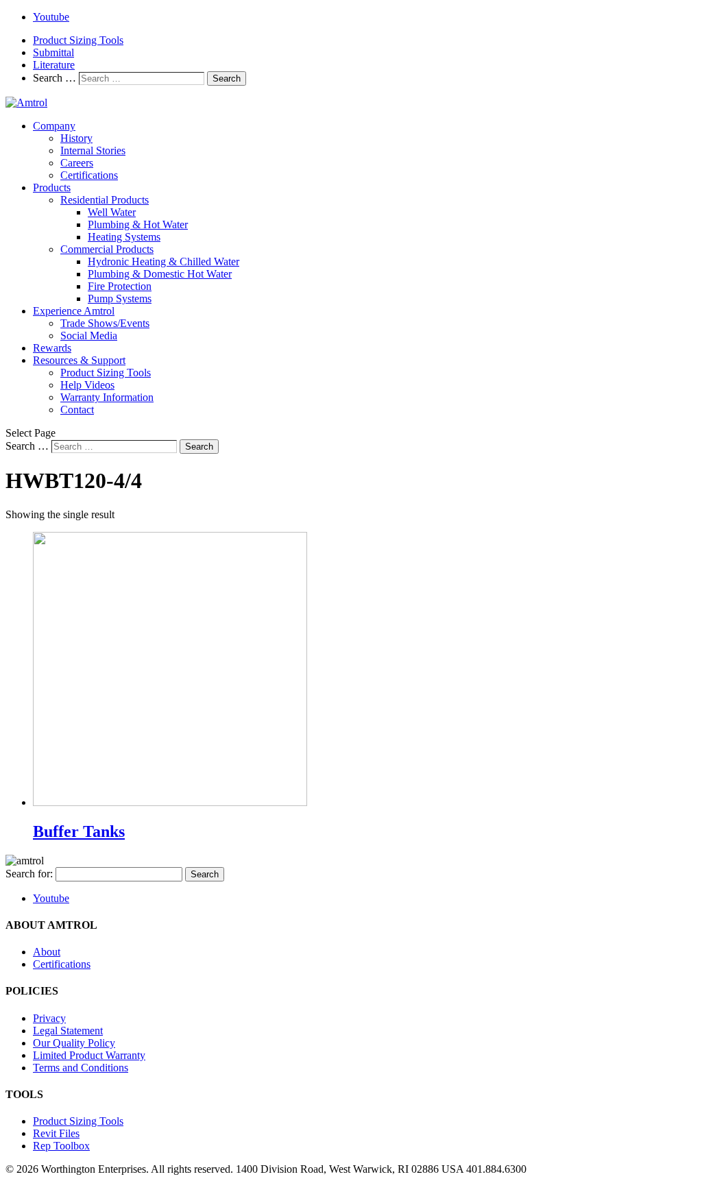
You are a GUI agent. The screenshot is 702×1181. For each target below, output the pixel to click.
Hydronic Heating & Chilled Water (163, 261)
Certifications (89, 175)
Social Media (88, 335)
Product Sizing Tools (78, 40)
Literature (54, 65)
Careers (76, 163)
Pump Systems (120, 298)
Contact (77, 409)
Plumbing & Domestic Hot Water (160, 274)
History (76, 138)
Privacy (49, 1018)
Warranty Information (107, 397)
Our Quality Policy (74, 1043)
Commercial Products (107, 249)
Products (52, 187)
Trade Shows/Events (104, 323)
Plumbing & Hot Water (138, 224)
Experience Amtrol (73, 311)
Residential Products (104, 200)
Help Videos (87, 385)
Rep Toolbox (61, 1146)
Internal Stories (92, 150)
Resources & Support (79, 360)
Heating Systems (124, 237)
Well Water (112, 212)
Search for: (29, 873)
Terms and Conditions (80, 1067)
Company (54, 126)
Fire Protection (120, 286)
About (46, 952)
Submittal (53, 52)
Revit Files (56, 1133)
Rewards (52, 348)
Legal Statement (68, 1030)
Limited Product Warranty (89, 1055)
